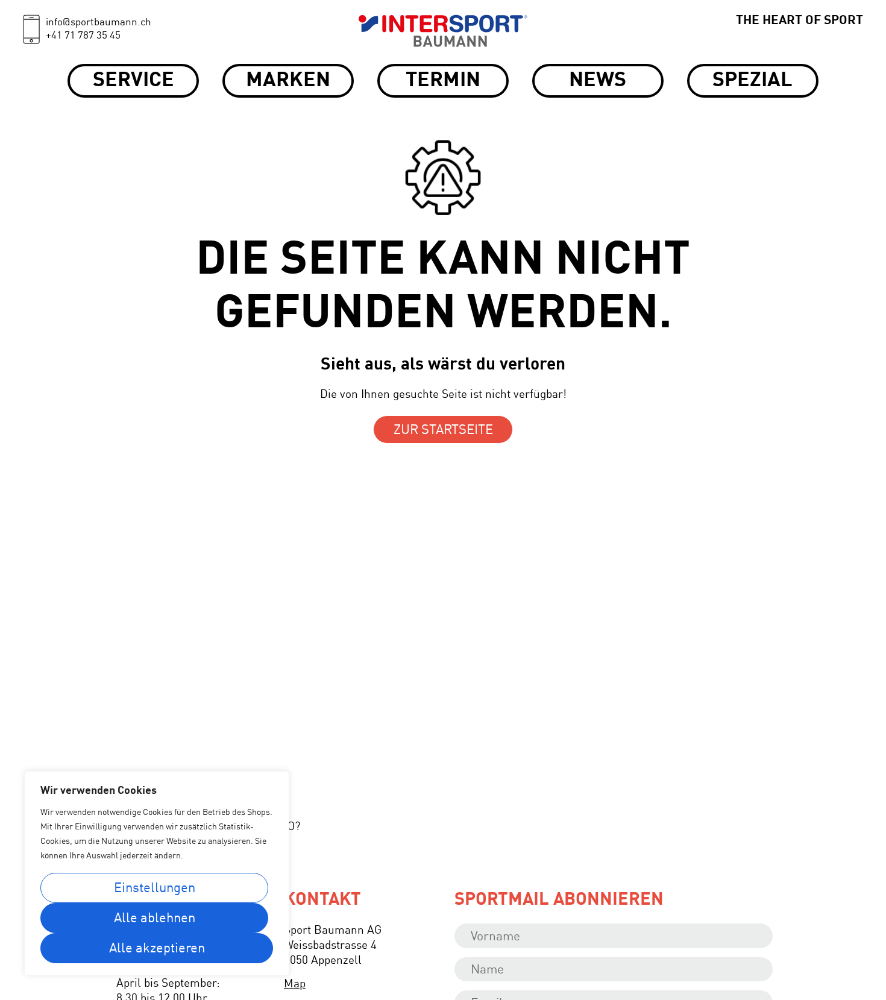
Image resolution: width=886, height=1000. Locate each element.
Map (295, 984)
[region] (156, 873)
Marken (288, 81)
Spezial (752, 81)
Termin (443, 81)
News (597, 81)
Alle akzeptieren (157, 948)
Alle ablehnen (154, 918)
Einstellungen (154, 888)
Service (133, 81)
